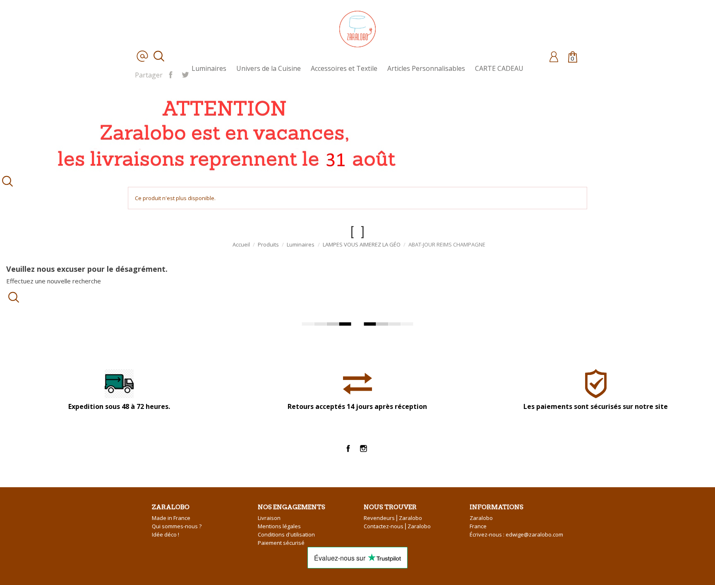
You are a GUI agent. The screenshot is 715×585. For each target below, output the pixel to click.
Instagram (363, 449)
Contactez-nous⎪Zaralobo (397, 526)
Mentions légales (279, 526)
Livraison (269, 518)
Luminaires (209, 68)
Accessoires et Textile (344, 68)
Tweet (185, 74)
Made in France (171, 518)
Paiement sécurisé (281, 542)
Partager (170, 74)
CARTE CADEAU (499, 68)
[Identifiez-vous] (554, 56)
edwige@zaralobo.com (534, 534)
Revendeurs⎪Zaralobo (393, 518)
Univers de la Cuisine (268, 68)
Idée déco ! (165, 534)
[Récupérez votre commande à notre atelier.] (223, 133)
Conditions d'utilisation (286, 534)
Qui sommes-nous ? (177, 526)
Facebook (348, 449)
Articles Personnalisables (426, 68)
